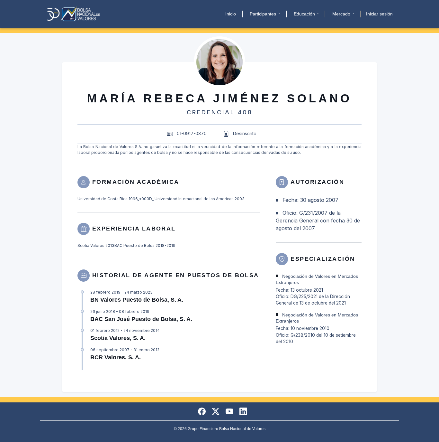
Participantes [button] (263, 13)
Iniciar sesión (379, 13)
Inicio (230, 13)
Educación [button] (305, 13)
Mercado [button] (342, 13)
